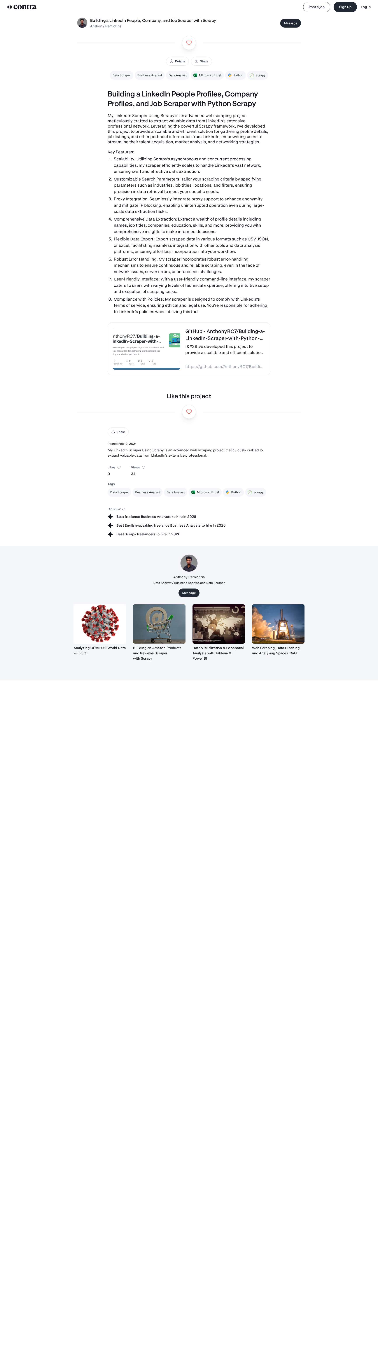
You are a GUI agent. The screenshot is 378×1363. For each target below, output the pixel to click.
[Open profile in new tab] (82, 23)
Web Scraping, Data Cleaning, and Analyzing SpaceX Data (276, 650)
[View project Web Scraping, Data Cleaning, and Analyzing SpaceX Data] (278, 624)
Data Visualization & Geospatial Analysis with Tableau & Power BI (218, 653)
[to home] (22, 7)
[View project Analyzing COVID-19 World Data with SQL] (100, 624)
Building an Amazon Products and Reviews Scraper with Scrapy (157, 653)
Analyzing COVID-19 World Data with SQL (100, 650)
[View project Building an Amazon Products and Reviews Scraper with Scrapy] (159, 624)
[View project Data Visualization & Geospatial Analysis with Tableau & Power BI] (218, 624)
